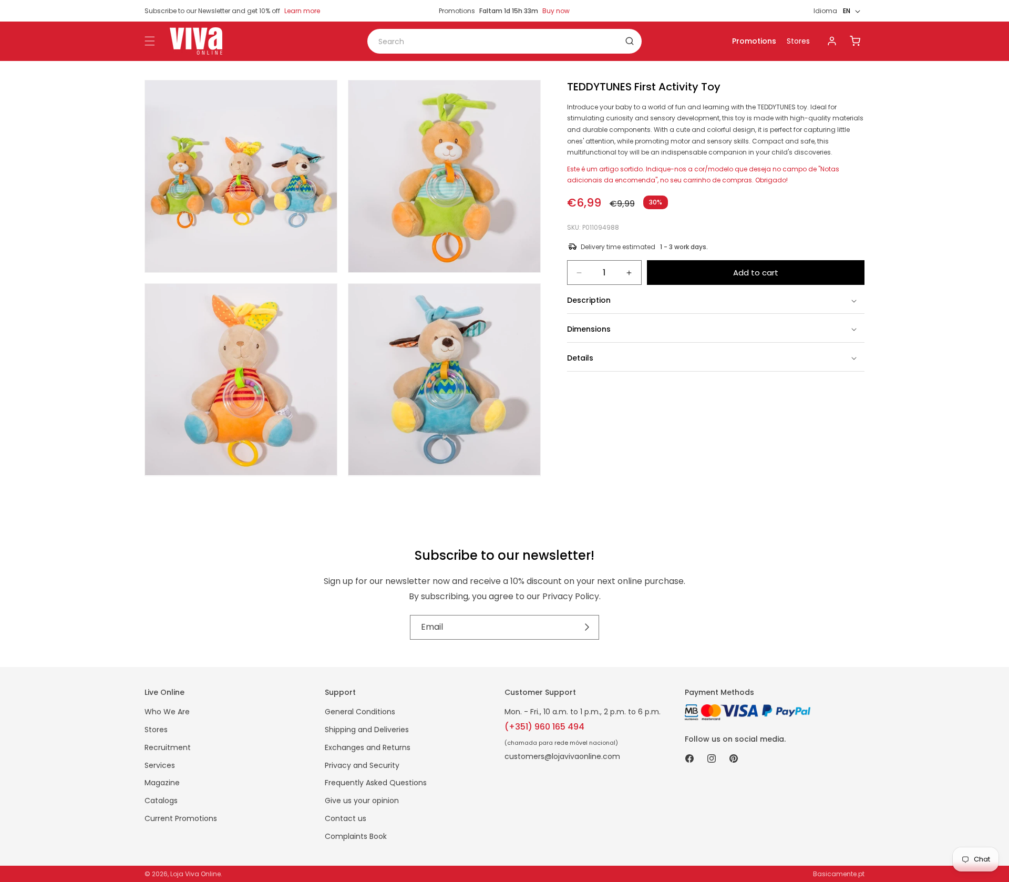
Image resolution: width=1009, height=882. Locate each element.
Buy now (556, 10)
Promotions (754, 41)
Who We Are (167, 711)
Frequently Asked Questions (376, 782)
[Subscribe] (587, 627)
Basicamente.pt (838, 873)
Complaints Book (356, 836)
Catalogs (161, 800)
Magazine (162, 782)
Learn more (302, 10)
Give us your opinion (362, 800)
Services (160, 765)
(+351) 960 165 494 (544, 727)
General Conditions (360, 711)
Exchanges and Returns (367, 747)
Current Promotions (181, 818)
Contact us (345, 818)
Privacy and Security (362, 765)
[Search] (629, 41)
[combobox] (504, 41)
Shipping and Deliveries (367, 729)
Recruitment (168, 747)
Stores (798, 41)
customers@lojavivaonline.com (562, 756)
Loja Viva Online (195, 873)
